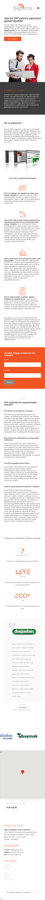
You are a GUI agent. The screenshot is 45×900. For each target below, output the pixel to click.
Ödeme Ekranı (9, 879)
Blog (5, 872)
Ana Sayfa (11, 807)
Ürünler (7, 870)
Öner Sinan (22, 708)
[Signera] (22, 7)
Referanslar (8, 875)
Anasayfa (7, 865)
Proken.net (34, 892)
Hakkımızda (8, 867)
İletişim (6, 877)
